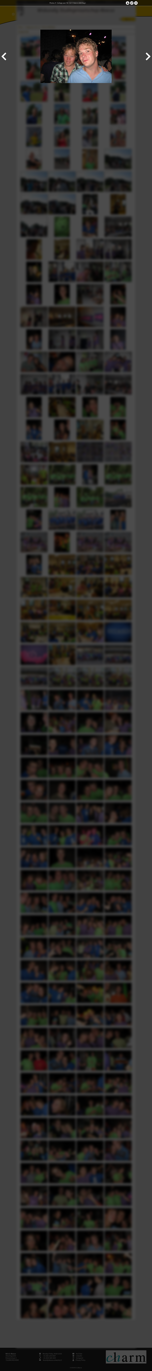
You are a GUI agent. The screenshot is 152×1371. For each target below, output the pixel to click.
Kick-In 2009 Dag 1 (79, 3)
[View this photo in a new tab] (132, 3)
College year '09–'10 (64, 3)
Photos (52, 3)
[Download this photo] (127, 3)
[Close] (136, 3)
